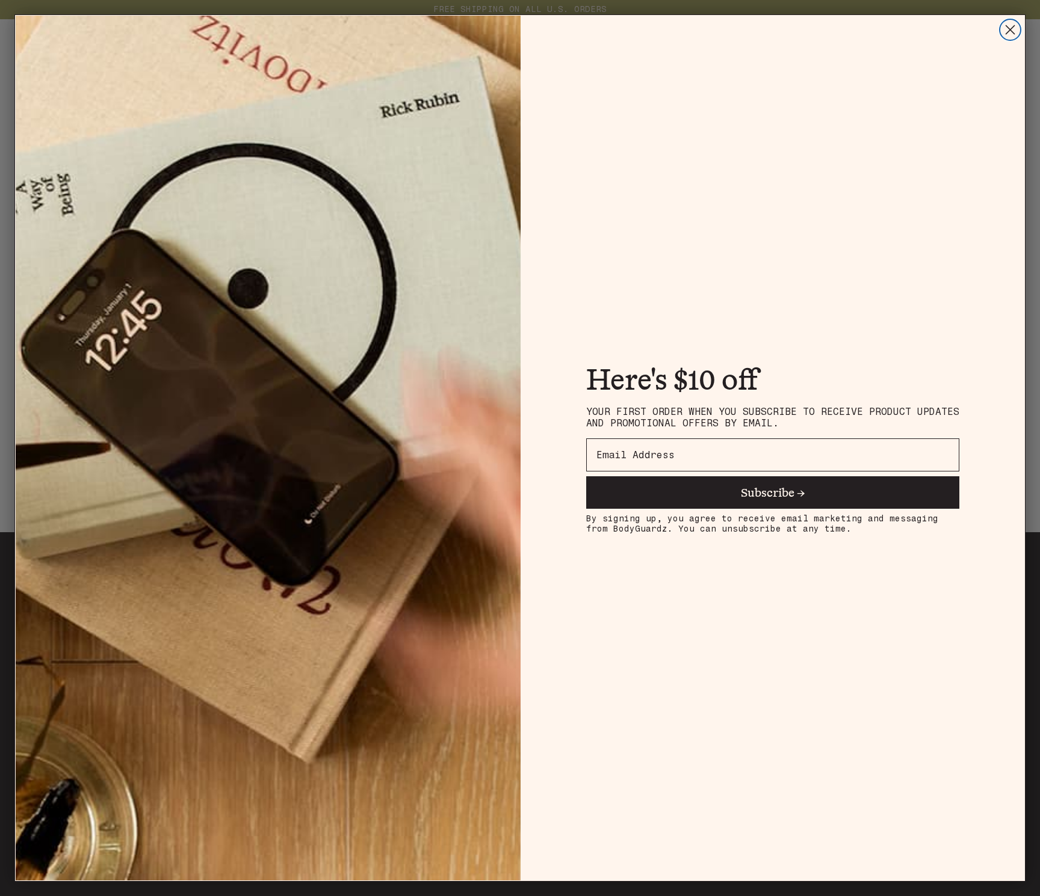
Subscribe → (773, 492)
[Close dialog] (1010, 29)
